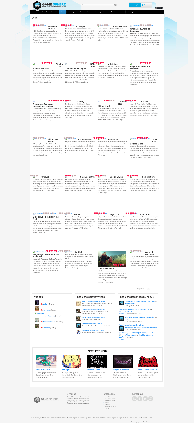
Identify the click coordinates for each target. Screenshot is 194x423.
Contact (107, 408)
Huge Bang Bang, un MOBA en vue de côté (139, 317)
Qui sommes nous (110, 406)
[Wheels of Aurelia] (46, 367)
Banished (46, 328)
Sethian (77, 214)
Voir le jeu (46, 42)
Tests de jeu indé (110, 401)
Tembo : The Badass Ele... (148, 370)
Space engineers (112, 418)
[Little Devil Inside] (112, 266)
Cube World (62, 418)
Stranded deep (147, 418)
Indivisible (113, 64)
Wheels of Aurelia (52, 27)
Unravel (45, 177)
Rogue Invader (85, 139)
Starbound (103, 418)
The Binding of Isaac (86, 418)
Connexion (147, 5)
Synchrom (145, 214)
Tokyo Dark (114, 214)
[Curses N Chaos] (97, 367)
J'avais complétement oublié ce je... (93, 317)
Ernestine (128, 311)
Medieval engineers (73, 418)
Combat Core (148, 177)
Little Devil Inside (106, 269)
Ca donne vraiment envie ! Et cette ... (93, 330)
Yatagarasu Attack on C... (122, 370)
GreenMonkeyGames (149, 327)
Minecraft (96, 418)
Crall (126, 319)
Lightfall (78, 252)
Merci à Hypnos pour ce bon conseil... (94, 301)
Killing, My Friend (53, 140)
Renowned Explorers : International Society (43, 105)
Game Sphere (49, 5)
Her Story (79, 102)
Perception (113, 139)
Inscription (136, 5)
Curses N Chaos (119, 26)
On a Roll (144, 102)
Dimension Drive (87, 177)
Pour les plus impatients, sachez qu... (93, 309)
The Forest (138, 418)
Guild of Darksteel (149, 253)
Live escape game (136, 422)
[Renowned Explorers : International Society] (47, 100)
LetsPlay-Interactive (146, 335)
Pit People (80, 26)
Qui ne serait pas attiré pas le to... (92, 324)
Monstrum (51, 316)
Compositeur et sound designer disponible (139, 301)
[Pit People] (72, 367)
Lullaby (45, 304)
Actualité (107, 397)
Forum (107, 402)
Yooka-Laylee (116, 177)
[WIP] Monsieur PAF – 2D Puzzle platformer (134, 309)
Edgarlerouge (129, 303)
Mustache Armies (49, 322)
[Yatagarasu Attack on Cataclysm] (123, 367)
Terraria (131, 418)
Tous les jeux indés (110, 399)
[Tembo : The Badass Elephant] (148, 367)
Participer (107, 404)
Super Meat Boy (123, 418)
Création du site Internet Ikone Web (153, 422)
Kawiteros (46, 310)
